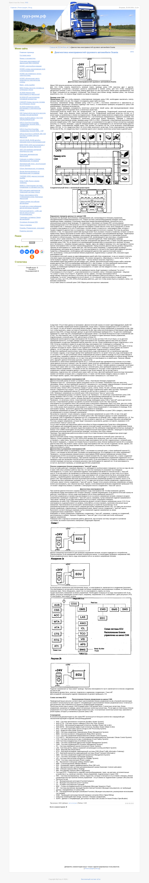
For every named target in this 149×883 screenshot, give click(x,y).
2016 (59, 47)
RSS (26, 2)
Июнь (65, 47)
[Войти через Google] (42, 251)
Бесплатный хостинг (88, 879)
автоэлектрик (73, 803)
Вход (30, 7)
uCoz (99, 879)
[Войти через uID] (22, 252)
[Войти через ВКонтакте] (27, 252)
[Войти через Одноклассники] (32, 257)
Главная (13, 7)
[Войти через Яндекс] (37, 252)
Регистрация (22, 7)
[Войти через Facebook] (32, 252)
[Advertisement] (74, 303)
